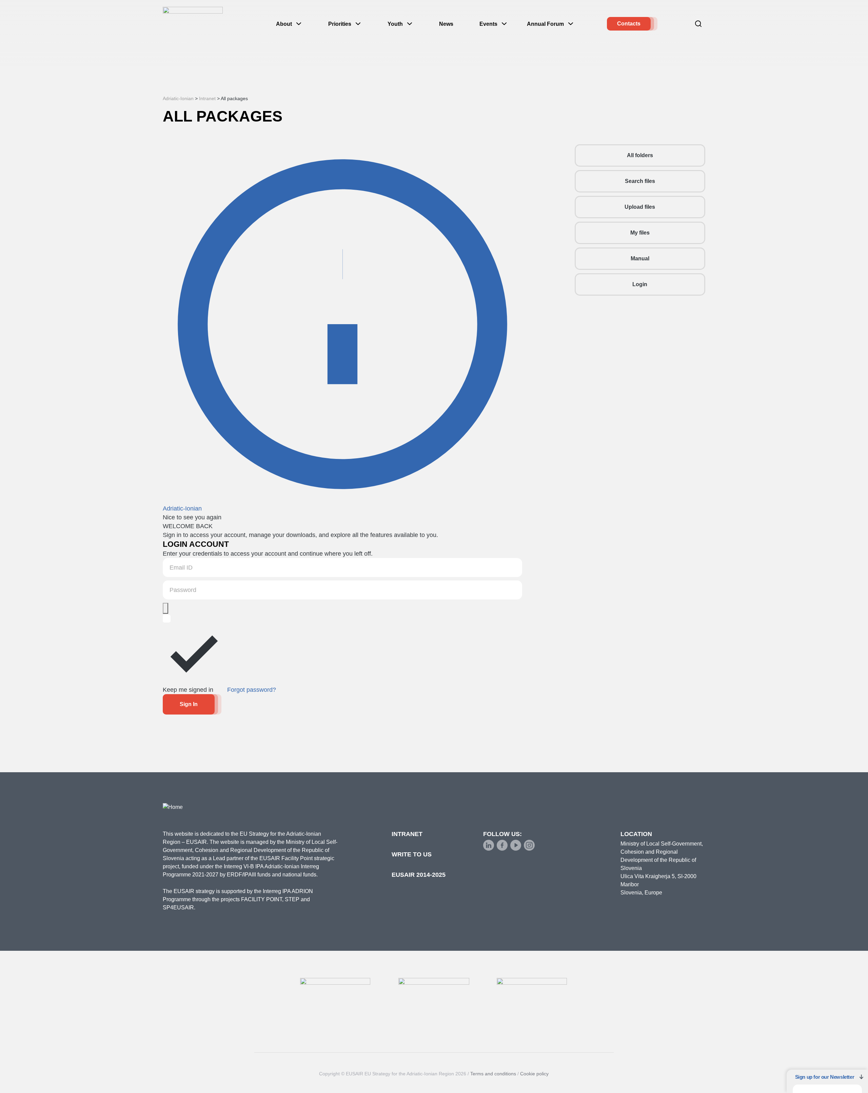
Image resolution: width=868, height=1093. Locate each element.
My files (640, 233)
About (284, 24)
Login (639, 284)
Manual (640, 258)
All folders (640, 155)
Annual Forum (545, 24)
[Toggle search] (698, 24)
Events (488, 24)
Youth (395, 24)
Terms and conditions (493, 1073)
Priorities (339, 24)
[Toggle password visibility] (165, 608)
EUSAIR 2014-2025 (419, 874)
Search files (640, 181)
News (446, 24)
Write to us (412, 854)
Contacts (628, 23)
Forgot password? (251, 689)
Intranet (407, 834)
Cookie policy (534, 1073)
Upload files (640, 207)
